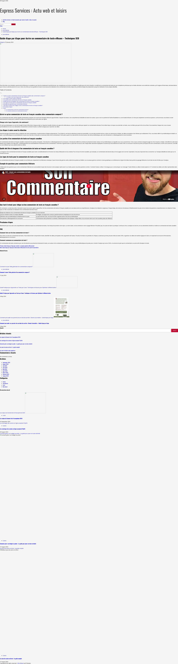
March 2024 (5, 372)
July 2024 (5, 366)
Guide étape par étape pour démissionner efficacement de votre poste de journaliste (19, 247)
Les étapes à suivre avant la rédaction (12, 98)
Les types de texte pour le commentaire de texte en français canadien (20, 102)
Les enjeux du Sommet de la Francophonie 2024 (10, 337)
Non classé (5, 387)
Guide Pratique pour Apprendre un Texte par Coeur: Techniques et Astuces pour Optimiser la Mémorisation (28, 287)
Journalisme (6, 34)
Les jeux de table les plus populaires (7, 350)
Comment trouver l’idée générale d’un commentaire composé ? (16, 266)
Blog (4, 21)
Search (1, 328)
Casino (4, 382)
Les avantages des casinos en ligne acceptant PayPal (11, 340)
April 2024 (5, 371)
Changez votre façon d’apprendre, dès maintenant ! (18, 97)
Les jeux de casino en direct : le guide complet (10, 347)
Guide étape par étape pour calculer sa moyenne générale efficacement (17, 246)
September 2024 (6, 362)
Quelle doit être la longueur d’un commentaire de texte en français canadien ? (22, 101)
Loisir (4, 385)
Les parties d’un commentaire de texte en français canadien (17, 100)
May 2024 (5, 369)
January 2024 (6, 376)
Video (1, 26)
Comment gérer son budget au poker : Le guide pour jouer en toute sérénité (16, 344)
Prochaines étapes (8, 107)
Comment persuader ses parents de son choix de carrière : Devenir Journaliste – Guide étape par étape (26, 317)
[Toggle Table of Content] (1, 93)
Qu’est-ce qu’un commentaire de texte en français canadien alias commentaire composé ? (24, 95)
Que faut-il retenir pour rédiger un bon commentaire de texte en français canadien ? (23, 105)
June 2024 (5, 367)
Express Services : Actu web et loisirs (33, 10)
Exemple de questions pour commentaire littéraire (15, 104)
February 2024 (6, 374)
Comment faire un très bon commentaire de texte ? (18, 109)
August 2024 (5, 364)
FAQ (5, 108)
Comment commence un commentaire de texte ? (17, 111)
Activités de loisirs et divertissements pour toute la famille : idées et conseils (20, 20)
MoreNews (20, 663)
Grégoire (2, 42)
